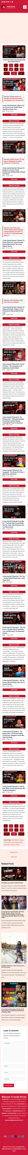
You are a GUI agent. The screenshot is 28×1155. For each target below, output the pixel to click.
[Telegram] (12, 2)
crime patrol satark (16, 842)
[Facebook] (8, 2)
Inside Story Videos (9, 844)
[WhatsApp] (10, 2)
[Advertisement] (14, 28)
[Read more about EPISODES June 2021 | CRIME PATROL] (14, 873)
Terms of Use (11, 1146)
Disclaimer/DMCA (17, 1149)
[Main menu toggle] (25, 7)
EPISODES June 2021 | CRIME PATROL (12, 883)
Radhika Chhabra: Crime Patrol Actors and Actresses (12, 966)
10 (14, 73)
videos (17, 844)
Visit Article (14, 114)
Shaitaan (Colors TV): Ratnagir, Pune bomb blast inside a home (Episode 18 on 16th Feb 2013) (13, 98)
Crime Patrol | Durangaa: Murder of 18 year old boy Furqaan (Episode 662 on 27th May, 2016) (12, 1010)
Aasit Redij (14, 840)
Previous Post (14, 852)
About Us (5, 1146)
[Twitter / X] (15, 1136)
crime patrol (7, 842)
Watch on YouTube (14, 121)
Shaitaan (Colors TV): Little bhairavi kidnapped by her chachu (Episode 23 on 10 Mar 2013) (14, 161)
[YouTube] (2, 2)
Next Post (14, 857)
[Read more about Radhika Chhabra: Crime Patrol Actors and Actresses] (14, 948)
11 (21, 73)
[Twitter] (6, 2)
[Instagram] (4, 2)
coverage (20, 840)
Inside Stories (11, 6)
